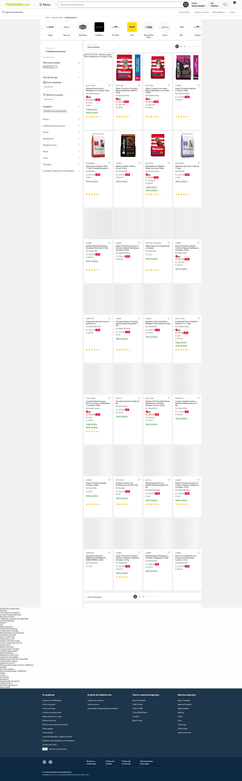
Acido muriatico (7, 647)
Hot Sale (136, 716)
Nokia (2, 673)
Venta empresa (93, 704)
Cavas (2, 675)
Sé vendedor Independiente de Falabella (102, 708)
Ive (1, 624)
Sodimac (181, 712)
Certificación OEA (49, 745)
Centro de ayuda (48, 704)
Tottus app (182, 724)
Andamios (4, 679)
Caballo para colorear (9, 630)
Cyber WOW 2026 (140, 712)
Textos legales (47, 728)
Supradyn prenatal (8, 634)
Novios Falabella (139, 700)
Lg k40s (3, 667)
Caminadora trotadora (10, 612)
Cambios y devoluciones (51, 712)
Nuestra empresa (184, 732)
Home (47, 17)
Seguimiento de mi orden (52, 716)
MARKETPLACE (49, 67)
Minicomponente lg (8, 628)
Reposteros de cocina (9, 655)
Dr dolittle (4, 677)
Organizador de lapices (10, 681)
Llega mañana (48, 87)
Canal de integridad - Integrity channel (57, 736)
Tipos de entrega (48, 708)
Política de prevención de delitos (55, 724)
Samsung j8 (5, 687)
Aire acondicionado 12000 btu (13, 671)
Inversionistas (47, 732)
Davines (3, 610)
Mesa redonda (6, 626)
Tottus (180, 716)
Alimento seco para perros (55, 111)
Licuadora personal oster (10, 614)
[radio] (87, 117)
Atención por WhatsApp (51, 700)
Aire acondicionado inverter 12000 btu (17, 665)
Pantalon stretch (7, 616)
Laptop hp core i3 (7, 663)
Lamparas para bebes (9, 657)
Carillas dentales (7, 620)
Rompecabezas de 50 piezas (12, 632)
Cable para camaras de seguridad (14, 618)
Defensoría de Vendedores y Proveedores (58, 740)
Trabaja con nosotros (95, 700)
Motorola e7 (5, 645)
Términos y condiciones (91, 762)
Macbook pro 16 (7, 639)
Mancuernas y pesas (9, 661)
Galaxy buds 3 (6, 683)
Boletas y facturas (49, 720)
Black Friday (137, 720)
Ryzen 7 (3, 622)
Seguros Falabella (184, 704)
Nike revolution (6, 653)
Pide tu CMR (138, 708)
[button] (123, 4)
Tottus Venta (183, 728)
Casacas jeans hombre (9, 649)
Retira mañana (49, 99)
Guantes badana (7, 669)
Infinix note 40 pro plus (10, 641)
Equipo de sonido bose (10, 608)
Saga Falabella (183, 708)
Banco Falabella (184, 700)
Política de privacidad (126, 762)
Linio (180, 720)
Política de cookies (110, 762)
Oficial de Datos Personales (146, 762)
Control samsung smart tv (11, 643)
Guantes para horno (8, 685)
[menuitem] (183, 12)
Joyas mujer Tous (7, 636)
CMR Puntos (138, 704)
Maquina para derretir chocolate (14, 659)
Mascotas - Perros (57, 17)
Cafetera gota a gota (9, 651)
